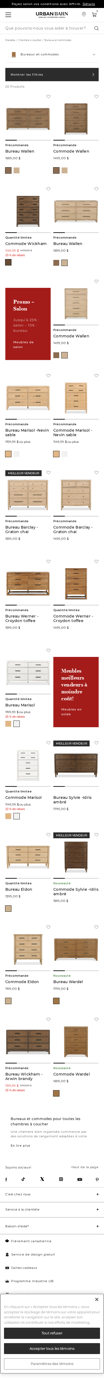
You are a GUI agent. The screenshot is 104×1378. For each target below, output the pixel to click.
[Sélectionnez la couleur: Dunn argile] (8, 170)
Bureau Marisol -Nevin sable (27, 432)
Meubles (10, 40)
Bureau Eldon (18, 889)
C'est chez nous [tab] (18, 1194)
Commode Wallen (71, 151)
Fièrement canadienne (31, 1241)
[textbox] (52, 52)
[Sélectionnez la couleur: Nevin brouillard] (16, 454)
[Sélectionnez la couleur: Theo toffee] (56, 1001)
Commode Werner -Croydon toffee (73, 618)
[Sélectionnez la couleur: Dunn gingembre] (16, 170)
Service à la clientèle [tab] (22, 1209)
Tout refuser (52, 1333)
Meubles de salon (23, 344)
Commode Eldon (22, 982)
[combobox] (52, 55)
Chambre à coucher (30, 40)
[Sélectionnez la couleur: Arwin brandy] (8, 262)
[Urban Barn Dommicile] (52, 15)
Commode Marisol (23, 797)
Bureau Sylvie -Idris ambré (72, 799)
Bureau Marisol (20, 705)
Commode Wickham (26, 244)
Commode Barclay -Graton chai (73, 529)
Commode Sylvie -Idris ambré (75, 891)
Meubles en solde (71, 712)
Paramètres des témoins (52, 1363)
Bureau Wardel (68, 982)
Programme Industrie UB (32, 1281)
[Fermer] (97, 1299)
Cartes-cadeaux (24, 1268)
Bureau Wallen (20, 151)
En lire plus (20, 1145)
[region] (52, 1334)
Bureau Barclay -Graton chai (21, 529)
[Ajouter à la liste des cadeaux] (48, 97)
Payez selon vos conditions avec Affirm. (53, 4)
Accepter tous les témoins (52, 1348)
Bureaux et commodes (58, 40)
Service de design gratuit (33, 1254)
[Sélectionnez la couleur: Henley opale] (8, 908)
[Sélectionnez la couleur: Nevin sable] (8, 454)
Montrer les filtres (27, 74)
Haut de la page (85, 1167)
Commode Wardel (71, 1074)
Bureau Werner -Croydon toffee (21, 618)
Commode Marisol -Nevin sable (72, 432)
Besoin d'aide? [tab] (17, 1226)
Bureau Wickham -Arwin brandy (23, 1076)
